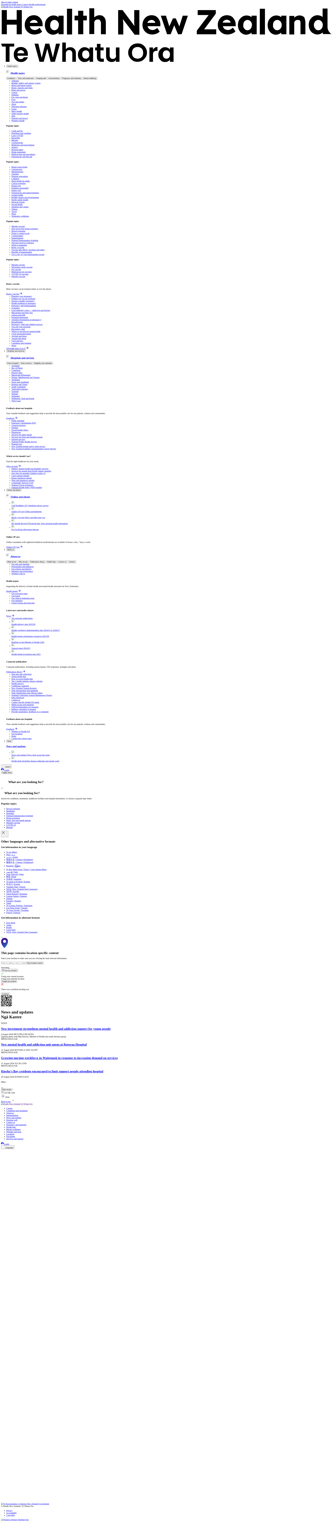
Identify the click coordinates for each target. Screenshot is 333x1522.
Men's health (16, 111)
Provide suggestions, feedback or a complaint (30, 712)
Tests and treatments (26, 78)
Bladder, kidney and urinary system (25, 83)
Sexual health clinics (19, 430)
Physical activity (18, 202)
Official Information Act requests (24, 707)
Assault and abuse (18, 338)
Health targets (12, 591)
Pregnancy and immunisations (23, 306)
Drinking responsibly (20, 188)
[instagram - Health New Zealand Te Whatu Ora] (2, 1155)
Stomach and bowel (19, 118)
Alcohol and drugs (19, 336)
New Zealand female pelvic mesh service (28, 446)
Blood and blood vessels (21, 85)
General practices (18, 425)
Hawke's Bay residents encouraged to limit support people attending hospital (52, 1071)
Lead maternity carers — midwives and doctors (30, 310)
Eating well (16, 190)
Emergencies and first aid (21, 157)
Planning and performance (22, 571)
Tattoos (14, 209)
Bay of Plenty (17, 368)
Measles (14, 140)
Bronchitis (15, 138)
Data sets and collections (21, 674)
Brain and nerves (18, 90)
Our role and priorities (20, 564)
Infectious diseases (19, 106)
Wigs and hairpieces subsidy (23, 480)
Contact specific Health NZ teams (25, 702)
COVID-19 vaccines (19, 274)
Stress (13, 345)
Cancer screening (18, 183)
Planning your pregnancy (21, 296)
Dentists (14, 428)
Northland (15, 380)
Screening (15, 308)
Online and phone (13, 490)
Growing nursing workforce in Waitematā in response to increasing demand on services (59, 1058)
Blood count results (19, 167)
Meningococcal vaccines (21, 272)
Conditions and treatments (17, 1111)
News (9, 616)
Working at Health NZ (20, 731)
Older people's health (20, 114)
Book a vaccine (17, 247)
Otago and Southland (20, 382)
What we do (11, 562)
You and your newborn (20, 327)
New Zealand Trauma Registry (24, 688)
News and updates (13, 1118)
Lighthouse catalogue (20, 686)
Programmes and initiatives (22, 567)
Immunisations (54, 78)
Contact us (62, 562)
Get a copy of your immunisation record (27, 254)
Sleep (13, 214)
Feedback (10, 418)
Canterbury (16, 370)
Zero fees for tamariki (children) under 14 (28, 473)
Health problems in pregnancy (23, 303)
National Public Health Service (24, 442)
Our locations (17, 734)
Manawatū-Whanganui (20, 375)
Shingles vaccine (18, 276)
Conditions (11, 78)
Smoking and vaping (19, 207)
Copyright (10, 1515)
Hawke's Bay (17, 373)
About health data (18, 676)
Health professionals (37, 4)
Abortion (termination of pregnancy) (26, 320)
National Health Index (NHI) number (26, 487)
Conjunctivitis (17, 143)
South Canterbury (18, 387)
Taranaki (15, 391)
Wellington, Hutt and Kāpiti (22, 398)
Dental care (16, 186)
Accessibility (11, 1513)
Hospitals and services (15, 351)
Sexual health (17, 204)
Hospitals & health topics (11, 4)
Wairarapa (15, 396)
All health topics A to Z (16, 348)
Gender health (17, 195)
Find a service (26, 363)
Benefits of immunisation (21, 252)
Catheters (15, 179)
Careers (25, 4)
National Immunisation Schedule (24, 240)
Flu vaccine (16, 269)
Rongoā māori (17, 150)
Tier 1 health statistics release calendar (27, 681)
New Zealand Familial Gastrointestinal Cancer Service (33, 449)
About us (10, 550)
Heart (13, 104)
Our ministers (17, 601)
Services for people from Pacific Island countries (31, 471)
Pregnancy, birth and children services (27, 324)
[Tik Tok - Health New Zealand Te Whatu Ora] (2, 1498)
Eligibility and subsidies (43, 363)
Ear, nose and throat (19, 97)
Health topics (12, 66)
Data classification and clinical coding (26, 693)
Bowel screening (18, 231)
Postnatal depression (19, 317)
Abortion (15, 174)
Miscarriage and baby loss (22, 313)
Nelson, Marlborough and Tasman (25, 377)
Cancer (14, 92)
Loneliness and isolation (21, 343)
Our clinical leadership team (22, 598)
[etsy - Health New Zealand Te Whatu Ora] (166, 1490)
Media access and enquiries (22, 705)
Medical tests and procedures (23, 154)
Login (6, 770)
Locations (10, 1134)
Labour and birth (18, 315)
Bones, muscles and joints (22, 88)
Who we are (23, 562)
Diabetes (15, 95)
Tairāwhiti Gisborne (19, 389)
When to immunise (19, 245)
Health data (51, 562)
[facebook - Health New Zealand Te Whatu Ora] (2, 1151)
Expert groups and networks (23, 603)
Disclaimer (10, 1136)
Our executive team (19, 593)
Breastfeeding (17, 322)
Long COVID (17, 136)
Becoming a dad (18, 329)
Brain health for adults (20, 181)
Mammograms (17, 172)
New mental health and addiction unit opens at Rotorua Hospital (44, 1044)
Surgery (14, 147)
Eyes (13, 99)
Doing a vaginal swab (20, 233)
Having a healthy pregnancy (23, 301)
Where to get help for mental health (25, 331)
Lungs (14, 109)
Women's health (17, 121)
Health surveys (17, 683)
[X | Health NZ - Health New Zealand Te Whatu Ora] (2, 1501)
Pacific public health (19, 200)
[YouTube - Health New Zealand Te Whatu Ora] (2, 1494)
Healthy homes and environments (25, 197)
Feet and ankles (17, 102)
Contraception (17, 236)
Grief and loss (17, 341)
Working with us (18, 574)
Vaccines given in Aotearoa (22, 243)
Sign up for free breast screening (24, 229)
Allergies (15, 81)
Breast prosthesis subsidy (21, 478)
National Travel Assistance (22, 485)
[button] (5, 1097)
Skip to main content (9, 2)
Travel (14, 211)
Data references (17, 698)
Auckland (15, 366)
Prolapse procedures (19, 176)
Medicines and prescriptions (22, 145)
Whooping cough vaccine (22, 267)
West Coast (16, 401)
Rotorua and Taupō (19, 384)
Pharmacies (16, 432)
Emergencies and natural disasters (25, 193)
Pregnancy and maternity (71, 78)
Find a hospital (12, 363)
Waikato (14, 394)
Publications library (37, 562)
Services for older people (21, 435)
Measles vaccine (18, 226)
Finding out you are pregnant (23, 299)
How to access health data (22, 679)
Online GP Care (13, 547)
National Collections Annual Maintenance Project (31, 695)
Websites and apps (13, 1132)
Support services (18, 439)
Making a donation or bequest (23, 709)
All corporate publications (22, 618)
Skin (13, 116)
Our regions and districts (21, 569)
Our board (15, 596)
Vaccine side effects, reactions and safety (28, 250)
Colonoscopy (16, 169)
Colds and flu (17, 131)
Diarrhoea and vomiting (21, 133)
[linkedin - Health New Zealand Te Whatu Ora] (2, 1159)
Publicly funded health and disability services (29, 469)
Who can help (12, 466)
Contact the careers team (21, 738)
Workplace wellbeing (20, 216)
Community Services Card (22, 483)
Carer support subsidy (20, 476)
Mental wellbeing (90, 78)
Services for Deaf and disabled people (27, 437)
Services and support (14, 1139)
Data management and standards (24, 691)
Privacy (9, 1510)
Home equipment (18, 152)
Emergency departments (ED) (23, 423)
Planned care (16, 444)
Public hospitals (17, 421)
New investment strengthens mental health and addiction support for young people (56, 1028)
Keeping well (41, 78)
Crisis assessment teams (21, 334)
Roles (13, 736)
